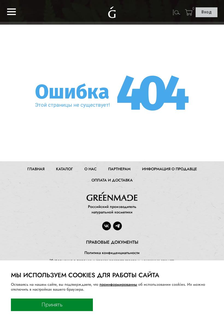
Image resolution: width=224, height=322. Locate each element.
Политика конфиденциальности (112, 252)
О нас (90, 169)
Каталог (64, 169)
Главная (36, 169)
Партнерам (119, 169)
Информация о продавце (169, 169)
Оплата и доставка (112, 180)
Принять (52, 305)
